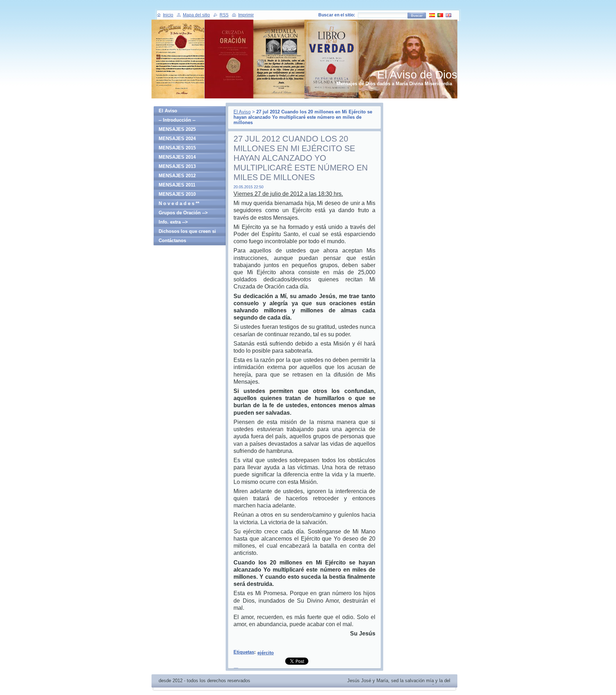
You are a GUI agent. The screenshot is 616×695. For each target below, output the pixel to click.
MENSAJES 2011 (177, 185)
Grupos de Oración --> (183, 212)
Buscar (416, 15)
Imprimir (246, 15)
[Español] (432, 15)
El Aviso (242, 111)
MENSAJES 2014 (177, 157)
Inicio (168, 15)
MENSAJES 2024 (177, 138)
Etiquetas (243, 652)
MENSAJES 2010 (177, 194)
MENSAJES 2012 (177, 175)
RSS (224, 15)
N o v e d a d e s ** (179, 203)
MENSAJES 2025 (177, 129)
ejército (265, 652)
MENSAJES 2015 (177, 147)
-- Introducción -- (177, 120)
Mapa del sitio (196, 15)
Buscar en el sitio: (336, 15)
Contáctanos (172, 240)
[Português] (440, 15)
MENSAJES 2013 (177, 166)
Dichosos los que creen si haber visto (187, 232)
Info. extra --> (173, 222)
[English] (448, 15)
